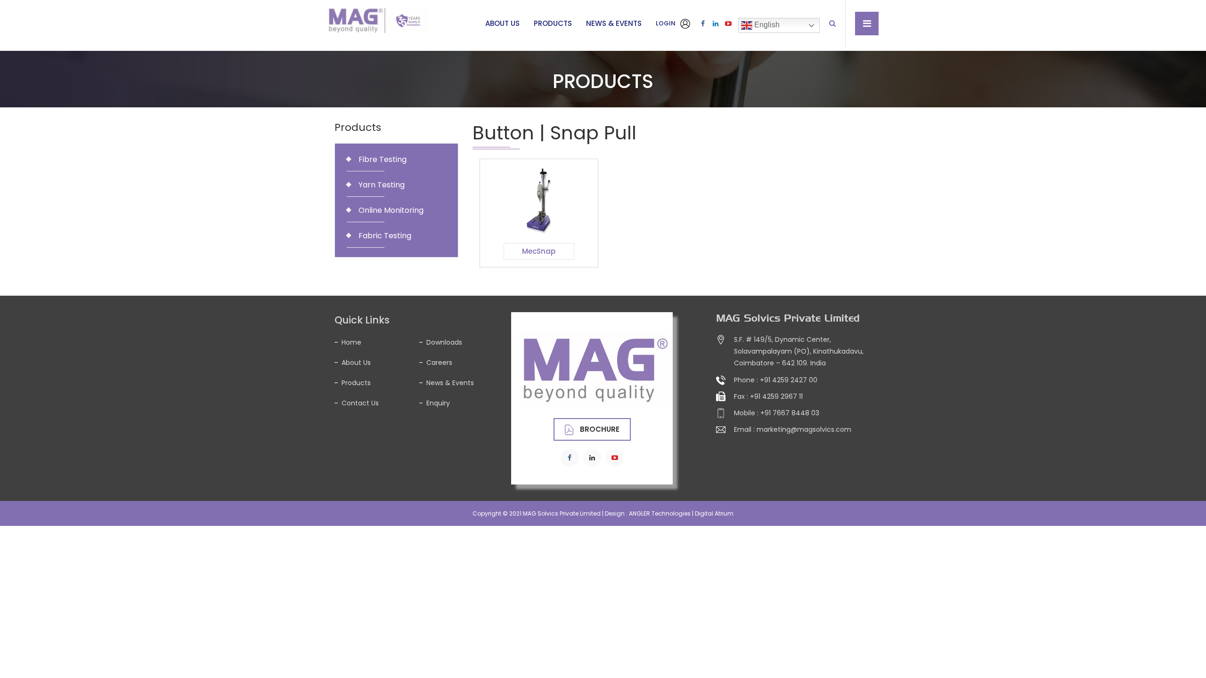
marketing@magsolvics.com (804, 429)
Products (356, 382)
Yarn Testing (382, 184)
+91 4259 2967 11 (776, 396)
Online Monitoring (391, 210)
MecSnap (538, 251)
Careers (439, 362)
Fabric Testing (385, 235)
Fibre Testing (383, 159)
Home (351, 342)
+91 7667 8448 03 (789, 413)
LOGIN (666, 23)
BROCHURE (598, 429)
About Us (356, 362)
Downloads (444, 342)
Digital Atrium (714, 513)
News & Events (450, 382)
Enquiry (438, 403)
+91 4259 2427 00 (788, 380)
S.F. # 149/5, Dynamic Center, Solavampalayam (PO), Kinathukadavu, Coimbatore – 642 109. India (799, 351)
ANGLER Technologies (660, 513)
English (766, 25)
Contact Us (360, 403)
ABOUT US (502, 23)
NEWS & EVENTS (614, 23)
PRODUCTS (553, 23)
